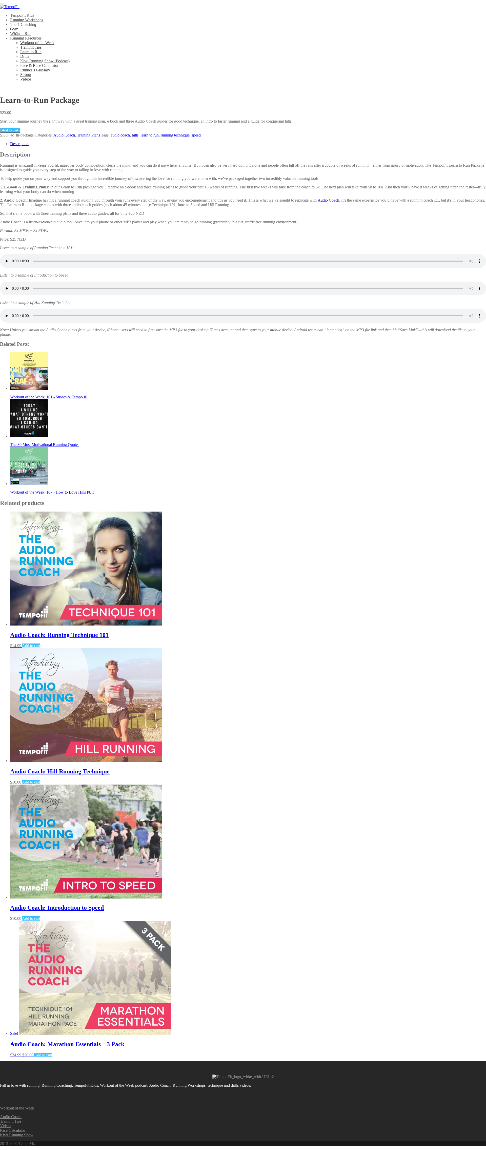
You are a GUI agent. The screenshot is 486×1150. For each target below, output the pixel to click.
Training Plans (88, 135)
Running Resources (26, 38)
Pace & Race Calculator (39, 65)
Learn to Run (31, 52)
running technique (175, 135)
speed (196, 135)
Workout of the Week (37, 43)
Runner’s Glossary (35, 70)
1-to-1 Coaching (23, 24)
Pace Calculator (12, 1130)
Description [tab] (19, 144)
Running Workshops (26, 20)
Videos (25, 79)
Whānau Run (20, 33)
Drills (24, 56)
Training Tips (31, 47)
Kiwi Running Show (16, 1135)
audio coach (120, 135)
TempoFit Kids (22, 15)
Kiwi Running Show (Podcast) (45, 61)
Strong (25, 74)
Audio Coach (64, 135)
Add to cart (10, 130)
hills (135, 135)
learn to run (149, 135)
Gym (14, 29)
